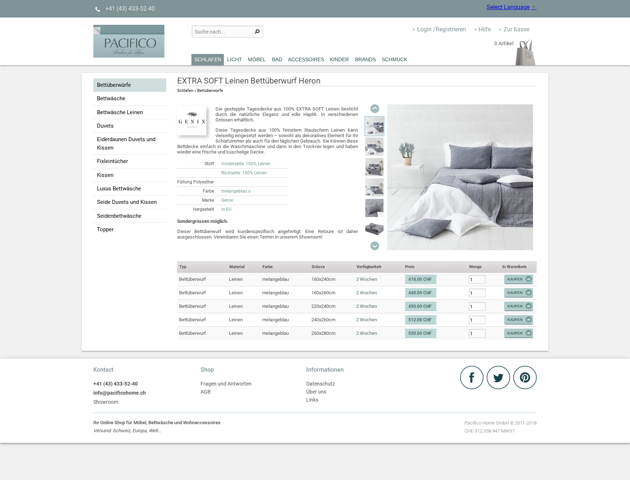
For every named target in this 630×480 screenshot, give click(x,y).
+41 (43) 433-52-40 (129, 8)
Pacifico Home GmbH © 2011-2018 (500, 427)
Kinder (339, 59)
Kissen (105, 175)
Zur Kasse (516, 29)
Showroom (105, 402)
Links (312, 400)
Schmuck (394, 59)
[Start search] (257, 31)
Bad (277, 59)
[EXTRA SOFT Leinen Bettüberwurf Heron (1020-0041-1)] (374, 146)
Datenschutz (320, 384)
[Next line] (374, 245)
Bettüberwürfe (114, 85)
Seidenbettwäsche (119, 216)
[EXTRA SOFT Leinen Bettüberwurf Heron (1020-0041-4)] (374, 208)
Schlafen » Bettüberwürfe (200, 90)
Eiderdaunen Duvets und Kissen (126, 143)
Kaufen (515, 279)
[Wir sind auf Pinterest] (525, 387)
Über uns (316, 392)
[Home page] (128, 55)
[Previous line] (374, 108)
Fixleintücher (112, 161)
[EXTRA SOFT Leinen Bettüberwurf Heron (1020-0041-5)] (374, 228)
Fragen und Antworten (226, 384)
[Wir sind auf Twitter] (499, 387)
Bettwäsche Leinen (120, 112)
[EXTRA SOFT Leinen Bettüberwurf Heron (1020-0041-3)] (374, 187)
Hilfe (485, 29)
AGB (206, 392)
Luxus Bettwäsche (119, 188)
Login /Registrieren (441, 29)
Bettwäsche (111, 98)
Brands (365, 59)
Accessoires (306, 59)
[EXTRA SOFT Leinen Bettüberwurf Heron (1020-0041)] (374, 126)
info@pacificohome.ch (119, 393)
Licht (234, 59)
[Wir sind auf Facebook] (472, 387)
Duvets (105, 126)
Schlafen (207, 59)
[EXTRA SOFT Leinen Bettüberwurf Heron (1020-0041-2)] (374, 167)
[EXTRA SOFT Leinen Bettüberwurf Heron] (460, 248)
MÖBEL (257, 59)
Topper (105, 229)
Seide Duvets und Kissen (127, 202)
